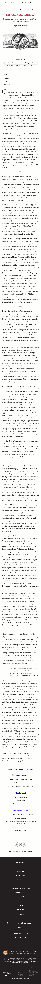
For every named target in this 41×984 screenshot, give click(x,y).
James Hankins (21, 818)
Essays (20, 905)
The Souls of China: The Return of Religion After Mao (20, 66)
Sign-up (20, 927)
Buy (20, 70)
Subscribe (20, 914)
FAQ (20, 867)
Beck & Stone (24, 978)
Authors (20, 909)
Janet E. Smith (21, 801)
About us (20, 871)
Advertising (20, 875)
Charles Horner (21, 26)
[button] (38, 2)
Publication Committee (20, 888)
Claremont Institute (26, 852)
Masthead (20, 884)
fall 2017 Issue (26, 770)
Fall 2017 (12, 9)
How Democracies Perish (21, 779)
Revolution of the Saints (20, 814)
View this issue (20, 831)
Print (6, 81)
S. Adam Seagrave (21, 783)
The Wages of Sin (20, 797)
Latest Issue (20, 892)
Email (6, 75)
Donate (20, 879)
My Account (20, 862)
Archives (20, 896)
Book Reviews (26, 9)
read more (29, 761)
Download (8, 84)
